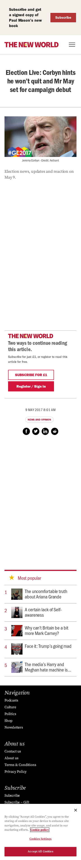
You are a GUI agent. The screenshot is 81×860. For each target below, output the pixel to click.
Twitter (35, 431)
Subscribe (63, 17)
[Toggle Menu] (72, 44)
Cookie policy (40, 830)
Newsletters (13, 727)
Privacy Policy (15, 771)
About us (11, 758)
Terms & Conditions (20, 765)
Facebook (26, 431)
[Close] (76, 810)
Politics (10, 714)
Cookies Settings (40, 839)
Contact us (12, 751)
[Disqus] (40, 498)
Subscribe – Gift (16, 802)
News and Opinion (39, 419)
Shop (8, 720)
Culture (10, 707)
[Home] (31, 44)
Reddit (54, 431)
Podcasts (11, 700)
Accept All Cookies (40, 851)
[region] (40, 832)
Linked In (45, 431)
